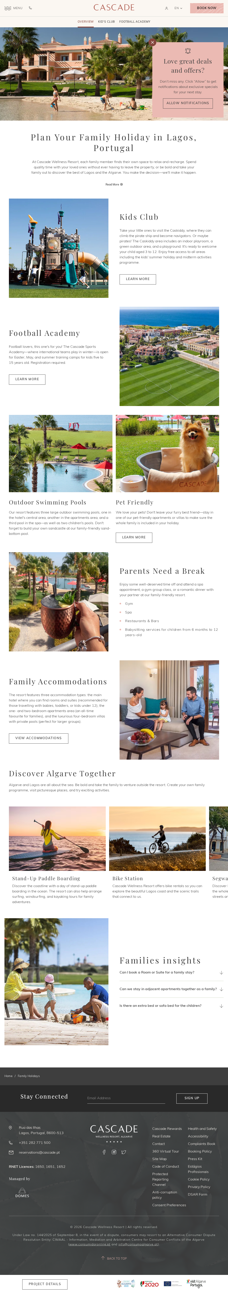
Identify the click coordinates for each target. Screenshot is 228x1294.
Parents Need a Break (162, 570)
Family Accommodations (58, 681)
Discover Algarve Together (62, 773)
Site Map (159, 1159)
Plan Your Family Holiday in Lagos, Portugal (114, 142)
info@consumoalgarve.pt (138, 1244)
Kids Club (139, 216)
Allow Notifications (188, 103)
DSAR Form (197, 1194)
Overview (86, 22)
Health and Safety (202, 1129)
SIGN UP (192, 1098)
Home (8, 1076)
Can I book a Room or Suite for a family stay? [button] (157, 972)
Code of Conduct (165, 1167)
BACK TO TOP (117, 1258)
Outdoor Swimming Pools (48, 502)
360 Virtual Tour (165, 1151)
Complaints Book (201, 1144)
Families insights (161, 960)
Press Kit (195, 1159)
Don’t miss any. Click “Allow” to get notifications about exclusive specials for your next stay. (188, 87)
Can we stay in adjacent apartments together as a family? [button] (168, 989)
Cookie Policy (199, 1179)
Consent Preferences (169, 1205)
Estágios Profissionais (198, 1169)
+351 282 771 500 (35, 1143)
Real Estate (161, 1136)
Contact (158, 1144)
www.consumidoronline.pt (89, 1244)
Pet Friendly (135, 502)
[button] (166, 8)
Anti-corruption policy (164, 1195)
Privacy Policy (199, 1187)
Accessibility (198, 1136)
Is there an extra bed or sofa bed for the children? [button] (160, 1006)
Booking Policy (200, 1151)
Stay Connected (44, 1096)
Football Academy (134, 22)
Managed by (19, 1178)
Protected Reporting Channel (160, 1180)
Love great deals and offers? (188, 65)
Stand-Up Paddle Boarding (46, 878)
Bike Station (127, 878)
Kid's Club (106, 22)
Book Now (206, 8)
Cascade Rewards (167, 1129)
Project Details (45, 1284)
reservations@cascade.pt (39, 1153)
